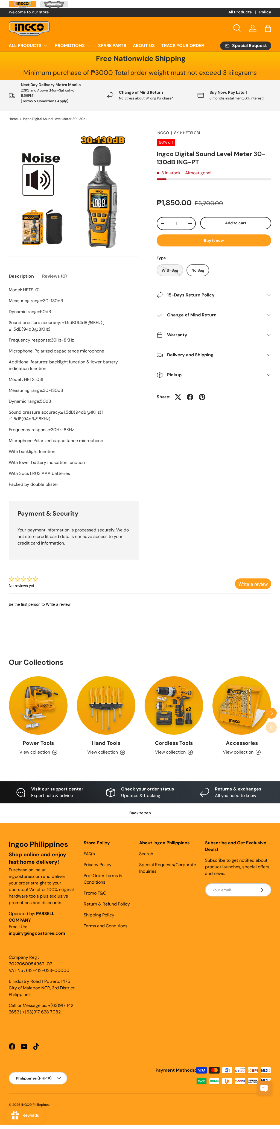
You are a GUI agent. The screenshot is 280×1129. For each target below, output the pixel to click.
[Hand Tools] (106, 705)
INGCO (163, 132)
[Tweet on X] (178, 397)
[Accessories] (241, 705)
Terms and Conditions (105, 926)
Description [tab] (21, 276)
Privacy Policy (98, 865)
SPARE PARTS (112, 45)
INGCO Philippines (35, 1104)
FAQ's (89, 854)
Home (13, 118)
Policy (265, 12)
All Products (240, 12)
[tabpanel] (74, 387)
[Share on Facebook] (190, 397)
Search (146, 854)
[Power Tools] (38, 705)
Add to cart (235, 222)
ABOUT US (144, 45)
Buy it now (214, 240)
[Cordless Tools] (174, 705)
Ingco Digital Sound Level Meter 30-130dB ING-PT (56, 118)
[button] (268, 28)
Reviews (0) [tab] (54, 276)
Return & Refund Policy (107, 904)
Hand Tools (106, 743)
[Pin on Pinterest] (202, 397)
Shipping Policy (99, 915)
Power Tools (38, 743)
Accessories (242, 743)
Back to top (140, 812)
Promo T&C (95, 893)
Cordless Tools (174, 743)
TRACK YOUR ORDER (182, 45)
